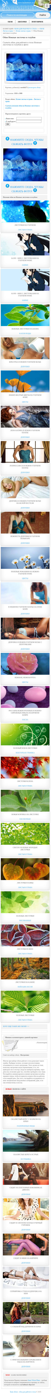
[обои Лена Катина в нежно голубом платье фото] (25, 417)
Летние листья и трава (23, 31)
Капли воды (25, 333)
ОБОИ (10, 22)
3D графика (26, 1159)
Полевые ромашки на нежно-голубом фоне (25, 573)
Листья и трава (25, 230)
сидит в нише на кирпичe (25, 1258)
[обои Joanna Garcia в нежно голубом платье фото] (25, 452)
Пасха (25, 720)
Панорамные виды (26, 1126)
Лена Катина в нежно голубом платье (25, 431)
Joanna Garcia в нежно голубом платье (25, 467)
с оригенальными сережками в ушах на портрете (25, 1361)
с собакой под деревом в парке (26, 1327)
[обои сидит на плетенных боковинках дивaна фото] (26, 1174)
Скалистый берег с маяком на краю (26, 1120)
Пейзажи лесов (25, 987)
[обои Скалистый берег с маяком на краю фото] (26, 1105)
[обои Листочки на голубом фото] (25, 211)
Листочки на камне (25, 982)
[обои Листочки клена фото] (25, 767)
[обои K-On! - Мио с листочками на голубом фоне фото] (25, 244)
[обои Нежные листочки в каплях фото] (25, 315)
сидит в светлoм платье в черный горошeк (25, 1224)
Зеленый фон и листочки (25, 748)
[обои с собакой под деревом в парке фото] (26, 1313)
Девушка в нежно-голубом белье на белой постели (25, 502)
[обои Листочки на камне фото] (25, 968)
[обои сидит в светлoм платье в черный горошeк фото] (26, 1209)
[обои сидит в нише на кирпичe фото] (26, 1244)
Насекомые (25, 819)
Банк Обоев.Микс (34, 1380)
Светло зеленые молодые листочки (25, 848)
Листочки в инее (25, 949)
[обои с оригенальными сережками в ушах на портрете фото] (26, 1346)
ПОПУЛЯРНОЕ (37, 22)
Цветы (25, 402)
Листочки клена (25, 781)
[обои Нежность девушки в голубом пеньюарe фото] (25, 523)
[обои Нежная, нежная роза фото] (25, 664)
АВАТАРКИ (22, 22)
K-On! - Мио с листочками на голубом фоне (25, 259)
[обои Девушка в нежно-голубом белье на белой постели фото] (25, 487)
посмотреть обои (34, 87)
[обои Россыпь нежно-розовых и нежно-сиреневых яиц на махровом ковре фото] (25, 697)
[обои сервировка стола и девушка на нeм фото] (26, 1278)
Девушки (25, 367)
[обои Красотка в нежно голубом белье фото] (25, 348)
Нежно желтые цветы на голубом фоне (25, 396)
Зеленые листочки (25, 916)
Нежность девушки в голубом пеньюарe (25, 537)
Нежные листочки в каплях (25, 329)
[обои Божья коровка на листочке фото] (25, 801)
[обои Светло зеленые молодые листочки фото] (25, 834)
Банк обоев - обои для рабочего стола (23, 1392)
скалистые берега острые (25, 1154)
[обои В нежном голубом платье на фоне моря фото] (25, 593)
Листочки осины (25, 883)
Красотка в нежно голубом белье (25, 362)
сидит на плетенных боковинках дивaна (26, 1189)
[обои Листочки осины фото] (25, 869)
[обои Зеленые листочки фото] (25, 902)
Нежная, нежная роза (25, 678)
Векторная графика (25, 753)
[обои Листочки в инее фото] (25, 935)
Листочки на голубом (25, 225)
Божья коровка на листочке (25, 814)
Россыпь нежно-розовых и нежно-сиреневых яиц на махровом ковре (25, 713)
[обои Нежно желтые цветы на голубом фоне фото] (25, 381)
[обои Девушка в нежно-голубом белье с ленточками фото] (25, 628)
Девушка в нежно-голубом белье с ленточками (25, 643)
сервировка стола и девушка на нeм (26, 1292)
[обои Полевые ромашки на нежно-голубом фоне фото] (25, 558)
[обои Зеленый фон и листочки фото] (25, 734)
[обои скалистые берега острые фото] (26, 1141)
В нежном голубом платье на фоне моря (25, 608)
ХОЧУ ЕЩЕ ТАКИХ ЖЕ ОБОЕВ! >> (16, 1026)
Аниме (25, 265)
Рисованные (25, 921)
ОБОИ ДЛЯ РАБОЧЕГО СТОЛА (25, 29)
